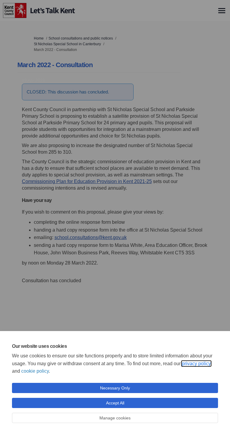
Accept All (115, 403)
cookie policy (35, 371)
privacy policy (196, 363)
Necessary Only (115, 388)
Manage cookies (115, 418)
